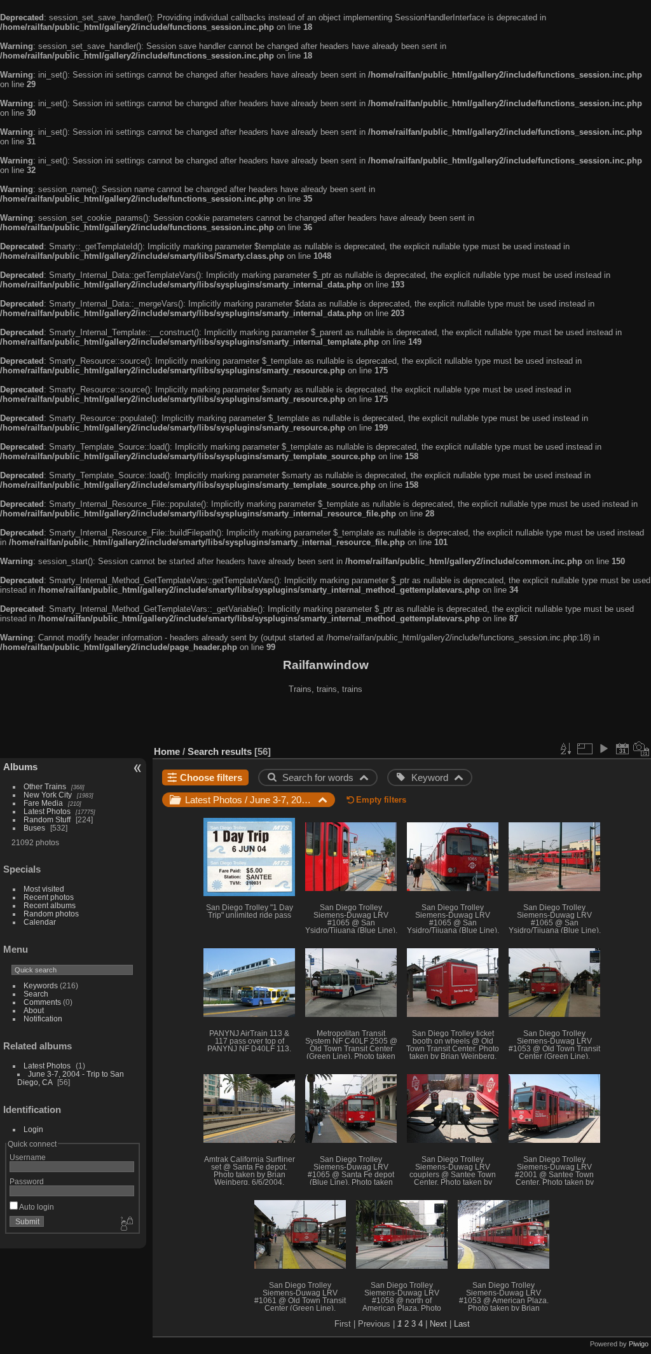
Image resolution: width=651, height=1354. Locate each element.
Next (438, 1324)
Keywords (41, 985)
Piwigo (638, 1344)
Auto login (36, 1207)
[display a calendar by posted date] (622, 748)
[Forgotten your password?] (126, 1224)
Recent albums (50, 905)
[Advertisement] (325, 721)
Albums (20, 766)
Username (28, 1157)
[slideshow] (603, 748)
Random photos (51, 913)
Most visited (44, 889)
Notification (43, 1018)
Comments (42, 1002)
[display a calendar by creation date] (641, 748)
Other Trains (45, 786)
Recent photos (49, 897)
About (34, 1010)
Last (462, 1324)
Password (27, 1181)
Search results (220, 751)
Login (33, 1129)
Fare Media (43, 803)
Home (167, 751)
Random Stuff (47, 819)
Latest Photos (47, 811)
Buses (34, 828)
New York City (48, 795)
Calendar (40, 922)
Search (36, 994)
